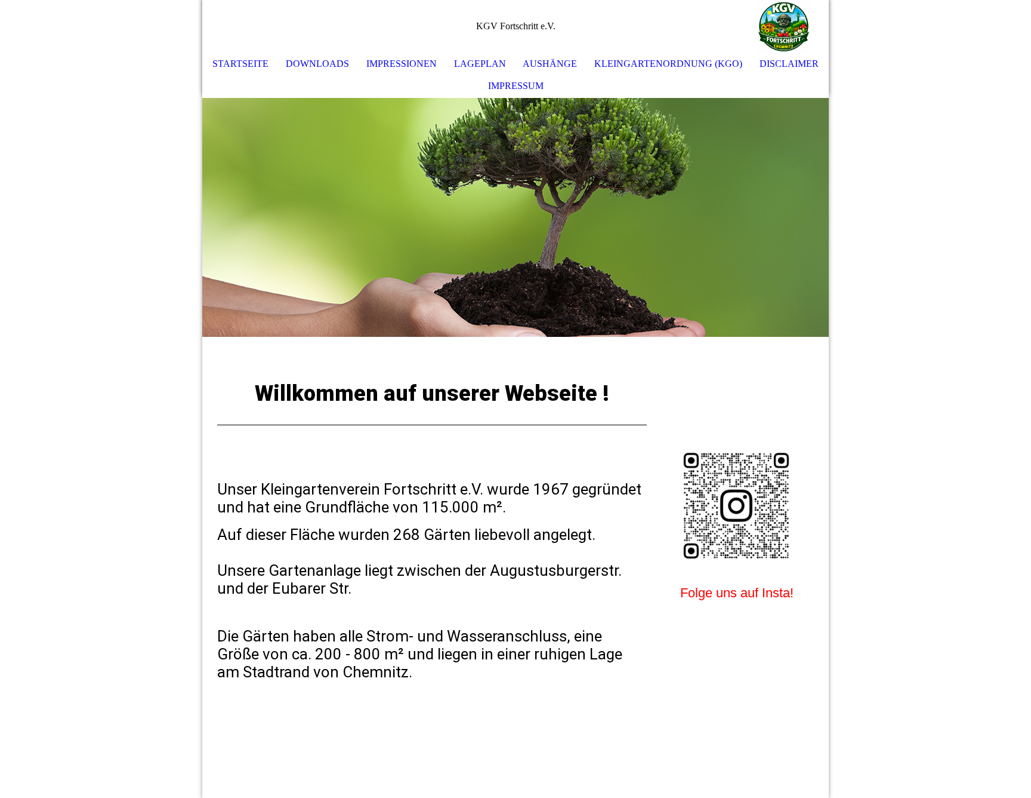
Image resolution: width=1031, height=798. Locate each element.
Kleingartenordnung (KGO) (668, 64)
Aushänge (550, 64)
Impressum (516, 86)
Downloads (317, 64)
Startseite (240, 64)
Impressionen (401, 64)
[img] (784, 27)
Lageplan (480, 64)
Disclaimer (789, 64)
